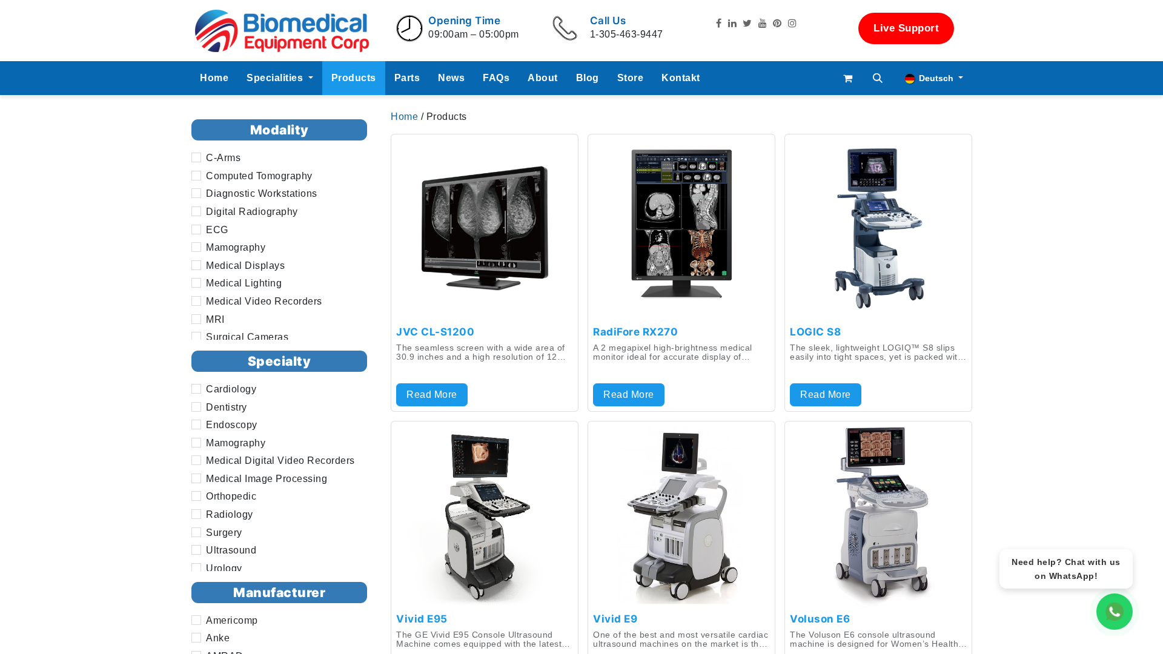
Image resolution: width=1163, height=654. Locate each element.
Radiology (229, 514)
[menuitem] (214, 78)
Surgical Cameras (247, 337)
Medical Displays (245, 265)
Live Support (906, 28)
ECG (217, 230)
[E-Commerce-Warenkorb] (848, 78)
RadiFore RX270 (635, 332)
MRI (215, 319)
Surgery (224, 532)
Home (406, 116)
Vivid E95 (422, 619)
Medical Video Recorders (264, 301)
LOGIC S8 (815, 332)
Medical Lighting (244, 283)
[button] (878, 78)
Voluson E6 (820, 619)
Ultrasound (231, 550)
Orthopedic (231, 497)
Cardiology (231, 389)
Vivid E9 (615, 619)
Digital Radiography (252, 211)
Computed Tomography (259, 176)
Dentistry (226, 407)
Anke (218, 638)
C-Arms (223, 158)
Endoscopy (231, 425)
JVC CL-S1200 (435, 332)
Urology (224, 568)
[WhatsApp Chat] (1114, 611)
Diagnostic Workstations (261, 193)
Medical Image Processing (266, 479)
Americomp (232, 620)
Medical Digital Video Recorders (280, 460)
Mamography (235, 247)
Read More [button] (431, 394)
